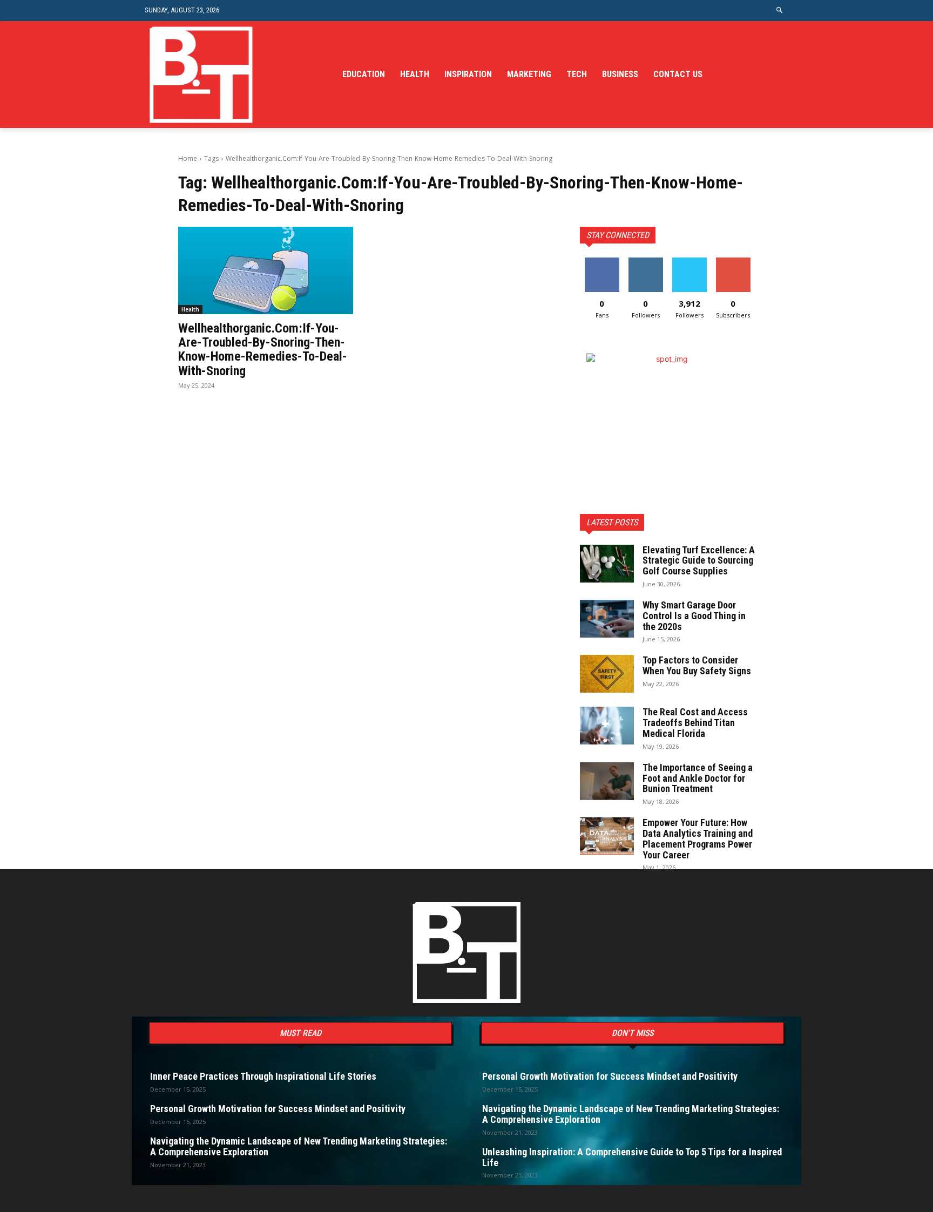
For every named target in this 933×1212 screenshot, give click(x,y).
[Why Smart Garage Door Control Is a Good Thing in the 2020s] (607, 619)
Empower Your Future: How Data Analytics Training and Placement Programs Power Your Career (698, 838)
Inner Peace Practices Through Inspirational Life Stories (263, 1076)
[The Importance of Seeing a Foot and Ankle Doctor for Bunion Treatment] (607, 781)
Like (602, 262)
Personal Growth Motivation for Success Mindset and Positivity (277, 1108)
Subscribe (733, 262)
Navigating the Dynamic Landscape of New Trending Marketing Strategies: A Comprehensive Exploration (298, 1146)
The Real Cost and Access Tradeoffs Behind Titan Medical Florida (695, 722)
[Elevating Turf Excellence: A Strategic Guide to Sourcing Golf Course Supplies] (607, 564)
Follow (645, 262)
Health (190, 309)
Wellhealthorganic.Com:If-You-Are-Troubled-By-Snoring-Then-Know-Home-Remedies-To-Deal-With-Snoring (262, 349)
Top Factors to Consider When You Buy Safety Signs (697, 665)
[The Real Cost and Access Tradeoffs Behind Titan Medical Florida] (607, 725)
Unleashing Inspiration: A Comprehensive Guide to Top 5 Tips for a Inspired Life (632, 1157)
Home (187, 158)
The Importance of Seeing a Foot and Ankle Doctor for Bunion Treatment (698, 778)
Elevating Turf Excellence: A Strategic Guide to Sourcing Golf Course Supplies (699, 560)
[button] (780, 10)
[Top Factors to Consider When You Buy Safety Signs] (607, 674)
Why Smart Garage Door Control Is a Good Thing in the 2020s (694, 615)
